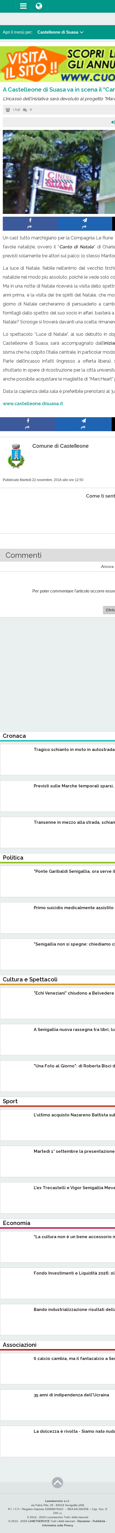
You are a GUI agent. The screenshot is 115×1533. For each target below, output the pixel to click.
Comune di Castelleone (60, 446)
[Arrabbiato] (28, 513)
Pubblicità (99, 1521)
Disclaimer (83, 1521)
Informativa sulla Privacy (57, 1525)
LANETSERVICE (39, 1521)
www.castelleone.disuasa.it (33, 403)
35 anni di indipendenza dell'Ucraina (71, 1394)
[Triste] (83, 513)
